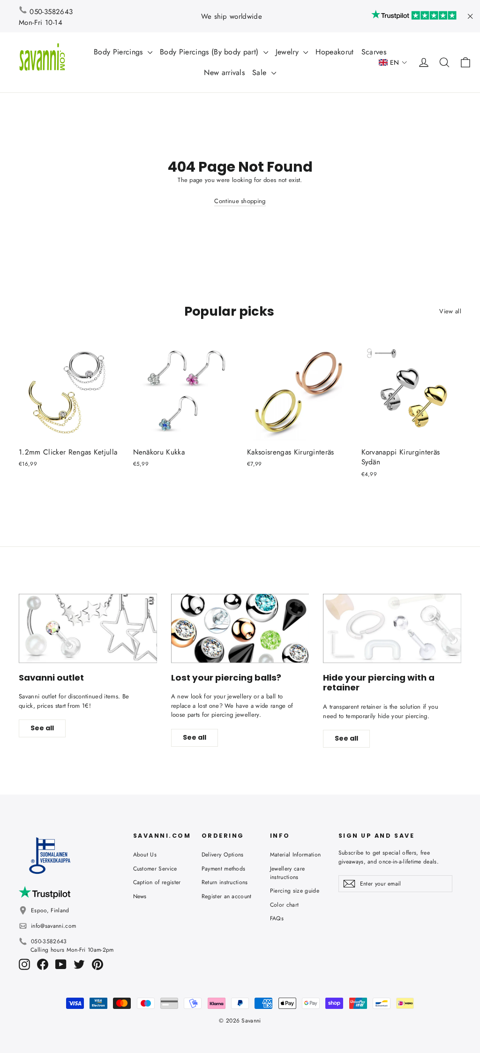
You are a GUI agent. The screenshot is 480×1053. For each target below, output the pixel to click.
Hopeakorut (334, 51)
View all (450, 311)
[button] (393, 62)
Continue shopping (240, 201)
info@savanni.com (53, 926)
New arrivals (224, 72)
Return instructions (225, 882)
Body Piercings (119, 51)
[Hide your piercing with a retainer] (392, 628)
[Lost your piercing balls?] (240, 628)
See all (42, 728)
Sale (260, 72)
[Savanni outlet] (88, 628)
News (140, 896)
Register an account (227, 896)
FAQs (277, 918)
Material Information (295, 854)
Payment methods (224, 868)
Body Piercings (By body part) (210, 51)
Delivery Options (223, 854)
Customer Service (155, 868)
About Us (145, 854)
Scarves (373, 51)
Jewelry (288, 51)
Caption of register (157, 882)
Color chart (284, 905)
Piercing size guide (294, 890)
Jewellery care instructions (287, 872)
